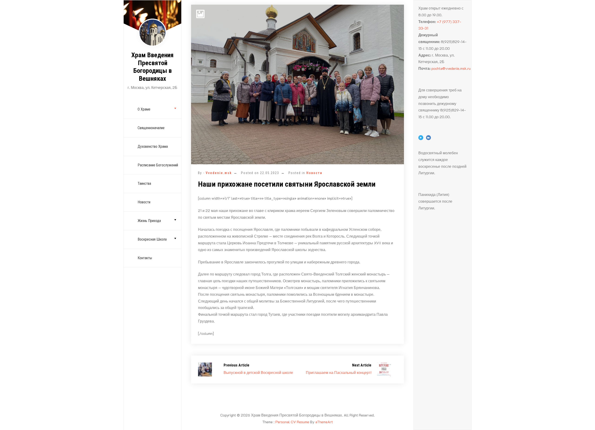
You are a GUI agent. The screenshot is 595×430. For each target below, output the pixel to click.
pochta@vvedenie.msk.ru (451, 68)
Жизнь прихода (149, 220)
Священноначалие (151, 128)
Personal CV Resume (292, 421)
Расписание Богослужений (158, 165)
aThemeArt (324, 421)
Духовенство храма (153, 146)
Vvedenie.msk (219, 173)
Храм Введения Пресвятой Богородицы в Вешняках (152, 66)
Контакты (145, 258)
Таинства (144, 183)
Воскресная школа (152, 239)
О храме (144, 109)
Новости (144, 202)
